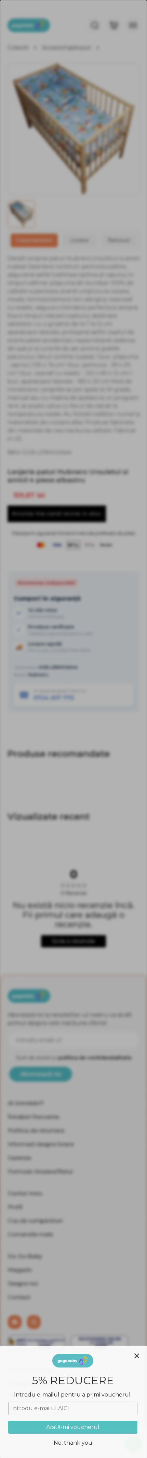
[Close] (137, 1356)
